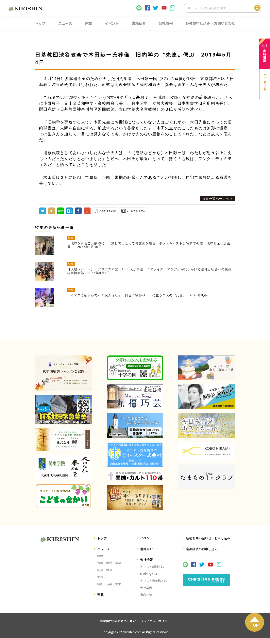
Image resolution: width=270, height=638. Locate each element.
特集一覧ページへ (215, 199)
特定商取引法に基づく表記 (118, 621)
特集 (100, 556)
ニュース (103, 549)
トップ (102, 538)
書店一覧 (146, 595)
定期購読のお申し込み (202, 549)
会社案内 (146, 588)
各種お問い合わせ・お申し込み (208, 538)
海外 (100, 577)
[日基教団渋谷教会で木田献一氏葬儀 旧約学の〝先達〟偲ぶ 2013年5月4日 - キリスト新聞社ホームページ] (69, 213)
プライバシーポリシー (155, 621)
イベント (146, 538)
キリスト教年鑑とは (153, 581)
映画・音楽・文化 (109, 584)
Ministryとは (148, 574)
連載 (100, 594)
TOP (255, 625)
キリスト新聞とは (152, 566)
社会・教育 (104, 570)
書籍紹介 (146, 549)
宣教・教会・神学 (109, 563)
